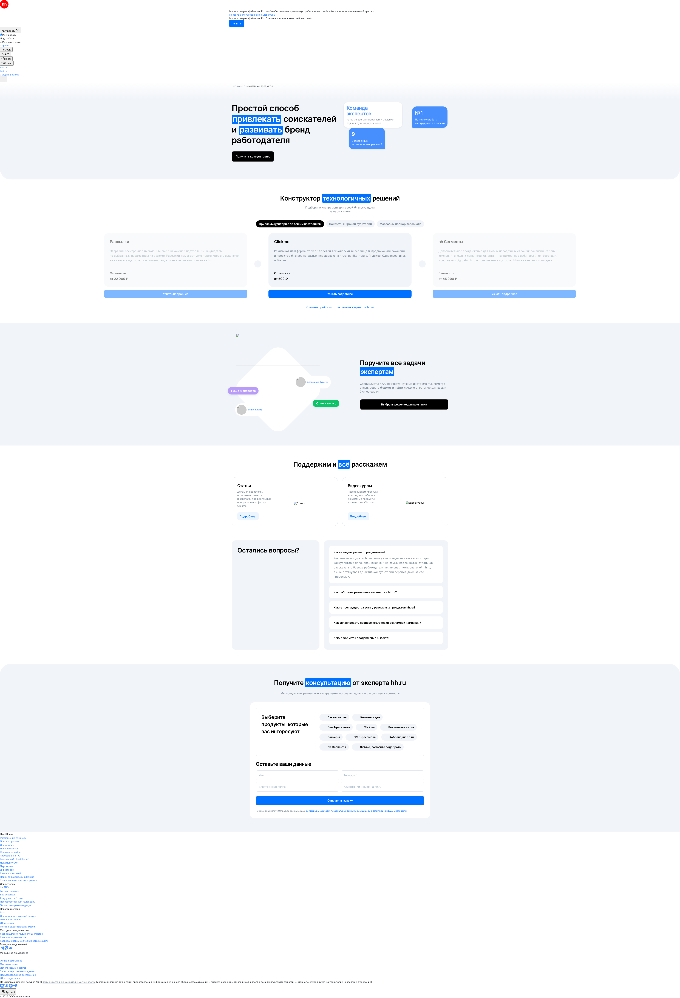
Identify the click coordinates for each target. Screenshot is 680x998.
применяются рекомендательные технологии (68, 981)
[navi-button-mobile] (3, 79)
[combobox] (8, 991)
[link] (6, 58)
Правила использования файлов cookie (289, 18)
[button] (3, 67)
